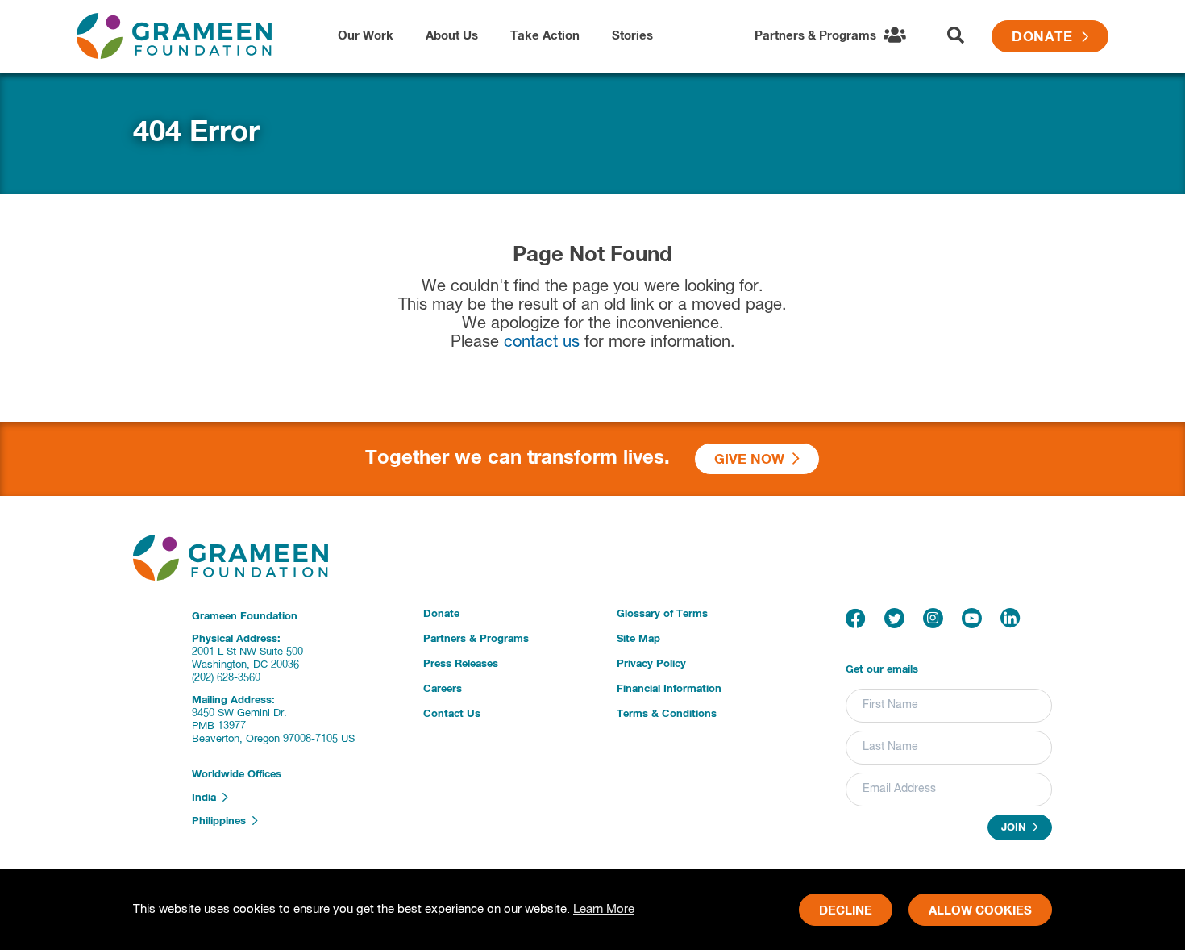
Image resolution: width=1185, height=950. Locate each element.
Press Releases (460, 664)
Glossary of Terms (662, 614)
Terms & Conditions (667, 714)
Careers (442, 689)
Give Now (753, 460)
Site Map (638, 639)
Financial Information (669, 689)
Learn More (603, 909)
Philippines (222, 821)
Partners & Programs (476, 639)
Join (1017, 828)
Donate (1047, 37)
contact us (542, 342)
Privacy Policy (651, 664)
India (207, 798)
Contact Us (451, 714)
